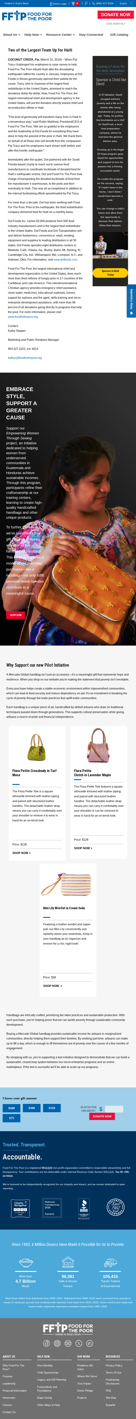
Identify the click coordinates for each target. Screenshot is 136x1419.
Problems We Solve (85, 1367)
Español (110, 1404)
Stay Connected (91, 34)
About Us (10, 34)
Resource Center (59, 34)
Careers (7, 1404)
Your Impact (84, 1383)
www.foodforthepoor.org (23, 316)
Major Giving (44, 1397)
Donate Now (115, 14)
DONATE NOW (102, 1116)
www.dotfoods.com (65, 259)
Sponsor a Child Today (110, 273)
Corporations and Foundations (47, 1388)
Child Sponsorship (47, 1372)
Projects (82, 1397)
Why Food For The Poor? (13, 1367)
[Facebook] (46, 1343)
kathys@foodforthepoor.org (25, 357)
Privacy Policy (114, 1365)
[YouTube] (68, 1343)
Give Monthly (115, 23)
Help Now (31, 34)
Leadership (9, 1383)
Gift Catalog (119, 34)
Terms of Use (113, 1372)
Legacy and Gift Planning (51, 1379)
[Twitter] (78, 1343)
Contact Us (9, 1412)
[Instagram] (57, 1343)
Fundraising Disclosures (113, 1381)
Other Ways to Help (48, 1404)
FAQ (108, 1390)
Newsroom (9, 1397)
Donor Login (59, 3)
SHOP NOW (15, 615)
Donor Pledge (85, 1390)
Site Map (111, 1397)
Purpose (7, 1376)
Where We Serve (87, 1376)
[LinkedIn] (89, 1343)
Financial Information (15, 1390)
